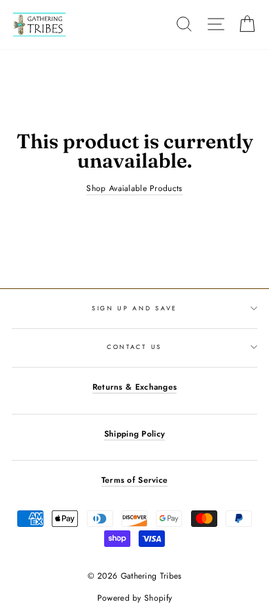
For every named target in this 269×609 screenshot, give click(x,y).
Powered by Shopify (134, 598)
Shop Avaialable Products (134, 188)
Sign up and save (134, 307)
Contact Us (134, 346)
